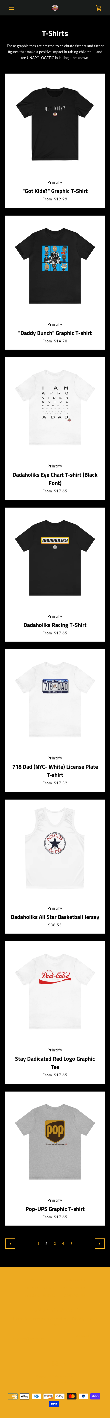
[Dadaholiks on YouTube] (63, 1363)
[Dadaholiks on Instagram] (55, 1363)
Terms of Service (41, 1296)
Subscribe (84, 1335)
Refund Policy (72, 1280)
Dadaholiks (66, 1376)
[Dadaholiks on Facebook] (46, 1363)
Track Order (73, 1288)
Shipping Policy (40, 1288)
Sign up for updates (55, 1310)
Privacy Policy (38, 1280)
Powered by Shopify (55, 1382)
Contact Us (74, 1296)
